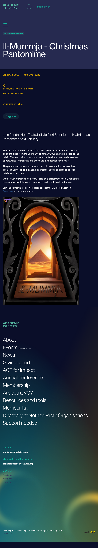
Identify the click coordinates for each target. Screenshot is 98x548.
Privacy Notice (8, 533)
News (9, 355)
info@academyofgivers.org (15, 452)
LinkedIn (7, 482)
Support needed (20, 423)
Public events (43, 6)
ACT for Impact (19, 370)
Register (11, 116)
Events (10, 347)
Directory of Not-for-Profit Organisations (45, 415)
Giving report (16, 362)
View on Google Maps (13, 93)
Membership (16, 385)
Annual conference (23, 377)
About (9, 340)
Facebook (8, 191)
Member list (15, 407)
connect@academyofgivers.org (18, 463)
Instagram (7, 479)
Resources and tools (24, 400)
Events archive (25, 348)
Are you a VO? (18, 392)
